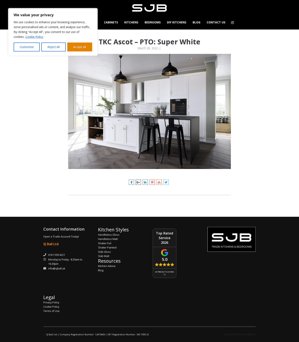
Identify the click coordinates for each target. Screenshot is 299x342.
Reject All (53, 47)
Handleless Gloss (108, 234)
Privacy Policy (51, 302)
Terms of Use (51, 311)
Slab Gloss (104, 252)
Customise (27, 47)
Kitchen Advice (107, 266)
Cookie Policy (34, 37)
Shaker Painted (107, 247)
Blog (100, 270)
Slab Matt (103, 256)
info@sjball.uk (56, 268)
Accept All (79, 47)
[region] (53, 32)
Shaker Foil (104, 243)
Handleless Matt (108, 239)
